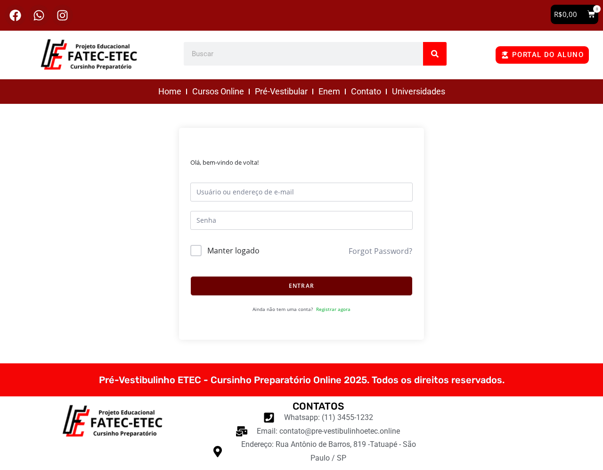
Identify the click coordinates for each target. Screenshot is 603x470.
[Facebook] (15, 15)
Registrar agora (333, 309)
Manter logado (233, 250)
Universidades (418, 91)
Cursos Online (218, 91)
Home (169, 91)
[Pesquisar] (435, 54)
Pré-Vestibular (281, 91)
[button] (574, 14)
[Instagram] (62, 15)
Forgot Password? (380, 251)
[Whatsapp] (38, 15)
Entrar (301, 286)
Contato (366, 91)
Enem (329, 91)
